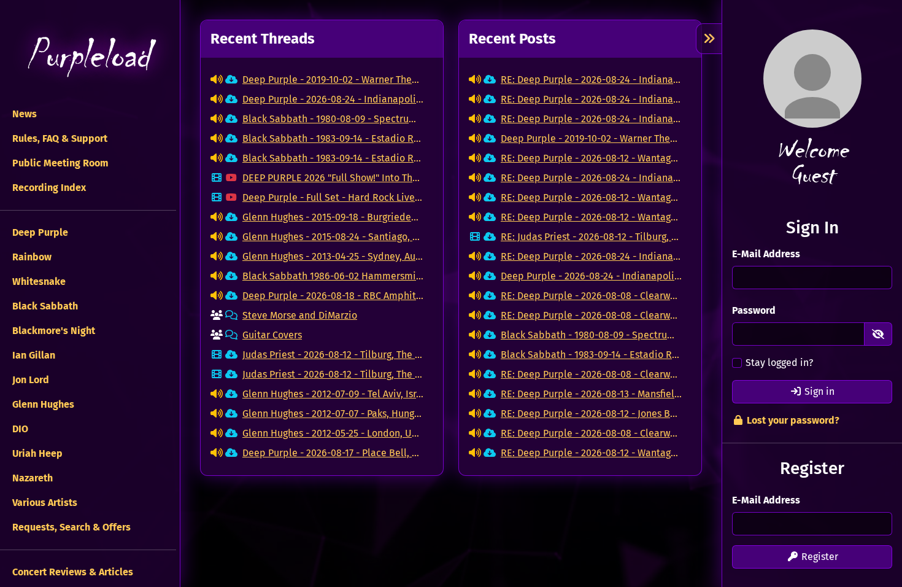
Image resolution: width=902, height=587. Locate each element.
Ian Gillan (32, 355)
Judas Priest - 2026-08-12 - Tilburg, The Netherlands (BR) (332, 374)
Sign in (818, 391)
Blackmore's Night (52, 330)
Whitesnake (38, 281)
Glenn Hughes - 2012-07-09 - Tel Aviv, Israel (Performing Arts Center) (332, 394)
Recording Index (48, 187)
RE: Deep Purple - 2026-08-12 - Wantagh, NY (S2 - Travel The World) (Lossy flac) (591, 158)
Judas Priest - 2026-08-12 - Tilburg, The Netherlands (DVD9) (332, 354)
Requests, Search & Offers (70, 527)
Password (754, 310)
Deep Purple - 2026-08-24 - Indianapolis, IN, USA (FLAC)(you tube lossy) (332, 99)
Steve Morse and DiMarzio (299, 315)
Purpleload (87, 55)
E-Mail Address (766, 254)
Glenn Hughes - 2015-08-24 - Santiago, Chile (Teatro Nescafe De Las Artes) (332, 237)
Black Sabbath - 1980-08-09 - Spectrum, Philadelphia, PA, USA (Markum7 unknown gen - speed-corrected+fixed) (332, 119)
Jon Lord (29, 380)
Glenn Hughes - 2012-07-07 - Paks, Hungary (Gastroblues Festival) (332, 413)
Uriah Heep (36, 453)
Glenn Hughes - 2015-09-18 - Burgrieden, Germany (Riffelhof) (332, 217)
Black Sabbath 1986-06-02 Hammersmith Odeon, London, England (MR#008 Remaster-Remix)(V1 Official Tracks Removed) (332, 276)
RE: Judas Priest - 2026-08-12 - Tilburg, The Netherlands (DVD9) (591, 237)
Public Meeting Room (59, 163)
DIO (19, 429)
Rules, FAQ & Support (58, 138)
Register (818, 556)
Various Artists (43, 502)
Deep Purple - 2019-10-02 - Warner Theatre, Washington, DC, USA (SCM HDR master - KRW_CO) (332, 79)
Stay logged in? (779, 362)
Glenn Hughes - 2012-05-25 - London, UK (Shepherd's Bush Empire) (332, 433)
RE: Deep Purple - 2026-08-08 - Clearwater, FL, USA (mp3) (591, 295)
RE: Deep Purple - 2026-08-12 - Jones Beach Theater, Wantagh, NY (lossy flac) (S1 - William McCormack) (591, 413)
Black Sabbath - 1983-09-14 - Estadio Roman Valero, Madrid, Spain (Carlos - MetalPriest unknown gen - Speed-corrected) (332, 138)
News (23, 114)
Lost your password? (791, 420)
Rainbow (31, 257)
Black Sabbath (44, 306)
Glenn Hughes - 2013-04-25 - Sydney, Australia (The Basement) (332, 256)
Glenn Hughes (42, 404)
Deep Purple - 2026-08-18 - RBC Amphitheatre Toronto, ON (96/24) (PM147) (332, 295)
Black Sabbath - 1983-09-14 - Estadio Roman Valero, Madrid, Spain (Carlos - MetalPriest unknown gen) (332, 158)
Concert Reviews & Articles (71, 572)
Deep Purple (39, 232)
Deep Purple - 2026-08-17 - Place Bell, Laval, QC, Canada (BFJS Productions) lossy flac (332, 453)
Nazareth (31, 478)
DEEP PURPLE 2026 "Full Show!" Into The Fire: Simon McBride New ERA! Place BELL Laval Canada (332, 178)
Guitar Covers (272, 335)
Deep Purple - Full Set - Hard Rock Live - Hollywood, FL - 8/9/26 (332, 197)
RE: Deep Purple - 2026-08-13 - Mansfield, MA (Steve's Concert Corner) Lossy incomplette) (591, 394)
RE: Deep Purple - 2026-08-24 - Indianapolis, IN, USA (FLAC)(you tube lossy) (591, 79)
